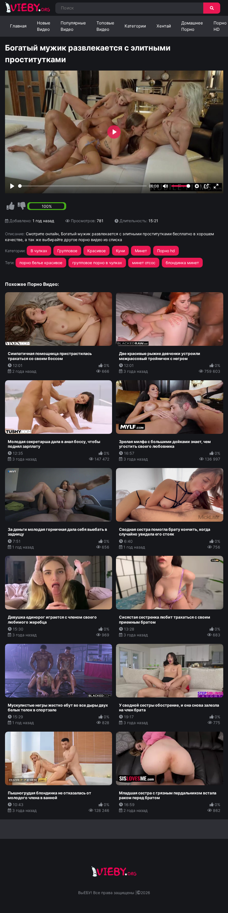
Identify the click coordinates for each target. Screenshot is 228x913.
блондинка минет (182, 262)
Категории (135, 26)
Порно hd (166, 250)
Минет (141, 250)
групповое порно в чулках (97, 262)
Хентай (164, 26)
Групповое (67, 250)
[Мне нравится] (10, 206)
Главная (18, 26)
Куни (120, 250)
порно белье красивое (40, 262)
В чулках (39, 250)
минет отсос (143, 262)
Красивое (96, 250)
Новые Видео (43, 26)
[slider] (82, 186)
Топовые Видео (105, 26)
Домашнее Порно (192, 26)
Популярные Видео (73, 26)
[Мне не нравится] (21, 206)
